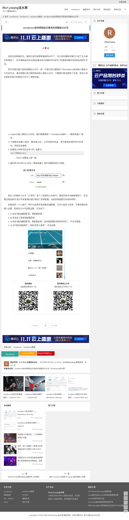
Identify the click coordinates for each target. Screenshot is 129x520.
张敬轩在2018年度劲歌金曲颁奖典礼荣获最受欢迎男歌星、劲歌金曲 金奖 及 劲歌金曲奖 (30, 461)
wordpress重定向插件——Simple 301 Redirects (33, 397)
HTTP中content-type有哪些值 (99, 491)
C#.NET (25, 495)
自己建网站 (55, 69)
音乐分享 (96, 9)
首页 (66, 9)
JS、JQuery (8, 498)
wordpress (75, 9)
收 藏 (45, 48)
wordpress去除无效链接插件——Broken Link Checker (12, 397)
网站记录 (117, 9)
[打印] (67, 22)
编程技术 (86, 9)
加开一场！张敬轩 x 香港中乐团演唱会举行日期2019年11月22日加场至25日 (30, 449)
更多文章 (109, 55)
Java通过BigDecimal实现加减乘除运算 (103, 495)
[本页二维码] (126, 512)
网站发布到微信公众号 (46, 353)
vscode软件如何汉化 (96, 498)
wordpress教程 (36, 17)
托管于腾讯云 (77, 515)
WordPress (22, 163)
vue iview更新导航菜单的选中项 (100, 502)
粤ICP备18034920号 (92, 515)
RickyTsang (70, 362)
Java (6, 502)
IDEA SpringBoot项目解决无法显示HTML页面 (106, 506)
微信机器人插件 (21, 142)
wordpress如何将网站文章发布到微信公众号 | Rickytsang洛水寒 (39, 369)
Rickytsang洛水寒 (15, 7)
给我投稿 (122, 2)
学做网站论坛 (32, 362)
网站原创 (107, 9)
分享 (55, 326)
